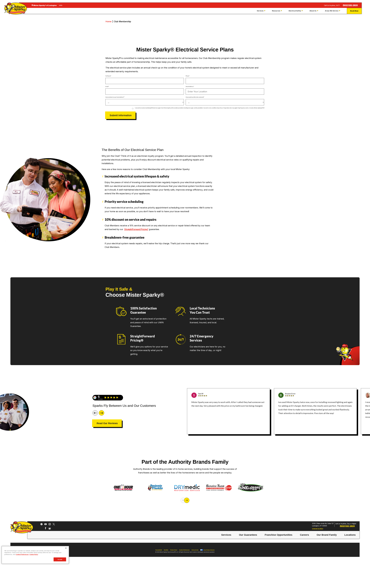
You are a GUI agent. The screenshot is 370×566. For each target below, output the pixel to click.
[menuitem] (261, 11)
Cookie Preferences (22, 554)
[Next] (101, 413)
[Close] (66, 548)
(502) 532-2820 (350, 5)
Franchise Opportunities (278, 534)
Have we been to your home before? (114, 97)
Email (106, 86)
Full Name (108, 76)
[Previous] (95, 413)
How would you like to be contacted (195, 97)
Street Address (189, 86)
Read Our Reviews (107, 423)
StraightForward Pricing (136, 229)
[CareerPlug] (41, 524)
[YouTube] (45, 524)
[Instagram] (50, 524)
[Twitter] (54, 524)
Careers (304, 534)
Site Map (166, 550)
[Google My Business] (50, 528)
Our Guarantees (248, 534)
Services (226, 534)
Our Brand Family (327, 534)
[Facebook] (45, 528)
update (60, 5)
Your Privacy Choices (208, 550)
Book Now (354, 11)
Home (108, 21)
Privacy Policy (173, 550)
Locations (350, 534)
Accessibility (159, 550)
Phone (187, 76)
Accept (60, 559)
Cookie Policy (33, 554)
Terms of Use (194, 550)
